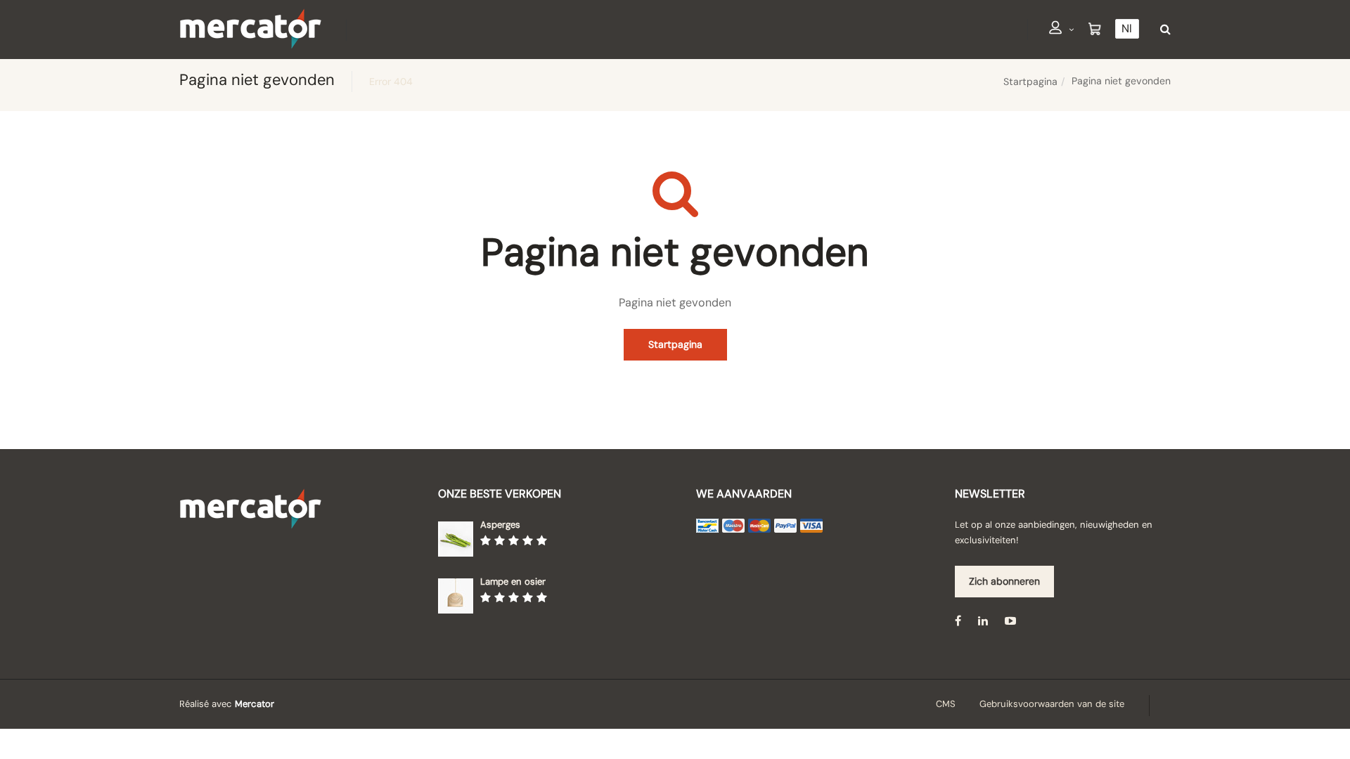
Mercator (254, 704)
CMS (946, 704)
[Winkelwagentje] (1094, 29)
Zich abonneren (1004, 581)
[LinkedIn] (983, 621)
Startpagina (1030, 81)
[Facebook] (958, 621)
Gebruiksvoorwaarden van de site (1051, 704)
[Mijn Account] (1061, 30)
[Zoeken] (1162, 29)
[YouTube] (1010, 621)
